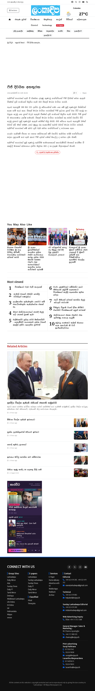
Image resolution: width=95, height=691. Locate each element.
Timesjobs (32, 603)
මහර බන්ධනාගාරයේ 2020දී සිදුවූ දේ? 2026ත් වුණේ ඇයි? (28, 313)
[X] (75, 567)
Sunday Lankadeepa (35, 580)
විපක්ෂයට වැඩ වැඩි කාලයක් (28, 287)
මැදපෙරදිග (50, 31)
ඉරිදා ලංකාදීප (18, 31)
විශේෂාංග (35, 19)
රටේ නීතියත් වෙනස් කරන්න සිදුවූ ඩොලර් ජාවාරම (69, 301)
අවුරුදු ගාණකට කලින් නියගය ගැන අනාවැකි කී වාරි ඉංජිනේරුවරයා (69, 325)
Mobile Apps (53, 589)
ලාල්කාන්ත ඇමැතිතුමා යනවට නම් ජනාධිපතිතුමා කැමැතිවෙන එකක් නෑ (29, 304)
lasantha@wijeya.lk (73, 667)
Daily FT (10, 589)
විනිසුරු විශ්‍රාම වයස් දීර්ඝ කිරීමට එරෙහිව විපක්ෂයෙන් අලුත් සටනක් (69, 308)
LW (8, 608)
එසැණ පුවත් (20, 19)
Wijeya (9, 614)
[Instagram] (80, 567)
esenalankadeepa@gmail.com (77, 585)
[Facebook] (69, 567)
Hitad (30, 600)
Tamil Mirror (11, 592)
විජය (68, 31)
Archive (51, 595)
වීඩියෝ (69, 19)
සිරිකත (40, 31)
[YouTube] (85, 567)
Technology (47, 25)
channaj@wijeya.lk (72, 637)
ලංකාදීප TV (47, 35)
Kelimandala (11, 611)
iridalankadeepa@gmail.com (76, 610)
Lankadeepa (11, 577)
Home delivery (54, 580)
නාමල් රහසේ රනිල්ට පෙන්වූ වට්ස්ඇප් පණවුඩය (27, 295)
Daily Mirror (11, 580)
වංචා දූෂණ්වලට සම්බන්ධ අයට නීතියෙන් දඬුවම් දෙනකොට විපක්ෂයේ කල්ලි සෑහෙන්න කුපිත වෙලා (68, 291)
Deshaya (10, 596)
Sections (14, 10)
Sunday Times (12, 586)
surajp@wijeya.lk (72, 655)
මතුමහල (48, 19)
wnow (9, 617)
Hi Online (10, 605)
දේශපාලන (81, 19)
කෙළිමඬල (30, 31)
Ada (8, 583)
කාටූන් (59, 19)
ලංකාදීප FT (78, 31)
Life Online (11, 602)
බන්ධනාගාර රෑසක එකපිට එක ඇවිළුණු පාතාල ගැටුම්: (68, 316)
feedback (52, 592)
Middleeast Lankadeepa (15, 599)
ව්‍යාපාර (34, 25)
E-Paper (60, 25)
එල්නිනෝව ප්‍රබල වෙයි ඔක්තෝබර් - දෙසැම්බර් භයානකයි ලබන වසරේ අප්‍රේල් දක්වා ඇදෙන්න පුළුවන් (29, 322)
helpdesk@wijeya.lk (73, 598)
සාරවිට (60, 31)
